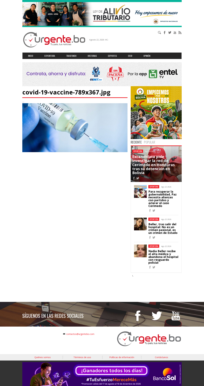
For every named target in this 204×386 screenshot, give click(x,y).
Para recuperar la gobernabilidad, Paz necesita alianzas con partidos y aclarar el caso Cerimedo (162, 199)
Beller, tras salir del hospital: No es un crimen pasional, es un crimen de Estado (163, 228)
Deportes (112, 55)
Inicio (30, 55)
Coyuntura (49, 55)
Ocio (130, 55)
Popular (149, 142)
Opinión (146, 55)
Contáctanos (161, 357)
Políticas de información (121, 357)
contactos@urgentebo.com (80, 333)
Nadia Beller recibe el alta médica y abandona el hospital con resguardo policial (163, 256)
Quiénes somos (42, 357)
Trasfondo (71, 55)
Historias (92, 55)
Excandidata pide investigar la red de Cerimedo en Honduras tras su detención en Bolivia (153, 164)
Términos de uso (82, 357)
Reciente (136, 142)
